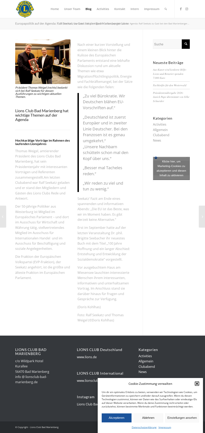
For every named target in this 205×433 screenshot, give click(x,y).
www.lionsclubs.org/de (94, 380)
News (157, 140)
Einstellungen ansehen (182, 417)
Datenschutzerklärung (144, 427)
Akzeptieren (116, 417)
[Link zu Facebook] (181, 9)
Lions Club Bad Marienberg (97, 404)
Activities (159, 124)
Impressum (165, 427)
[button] (197, 384)
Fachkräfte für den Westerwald (169, 85)
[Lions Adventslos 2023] (202, 217)
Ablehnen (148, 417)
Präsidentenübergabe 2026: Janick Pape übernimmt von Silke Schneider (171, 97)
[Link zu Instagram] (187, 9)
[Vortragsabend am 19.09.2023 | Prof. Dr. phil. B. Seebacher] (3, 217)
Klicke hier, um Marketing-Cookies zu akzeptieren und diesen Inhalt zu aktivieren (171, 168)
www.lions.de (87, 357)
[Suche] (165, 9)
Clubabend (161, 135)
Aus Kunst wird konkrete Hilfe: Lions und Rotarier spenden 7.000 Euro (170, 74)
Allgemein (160, 130)
